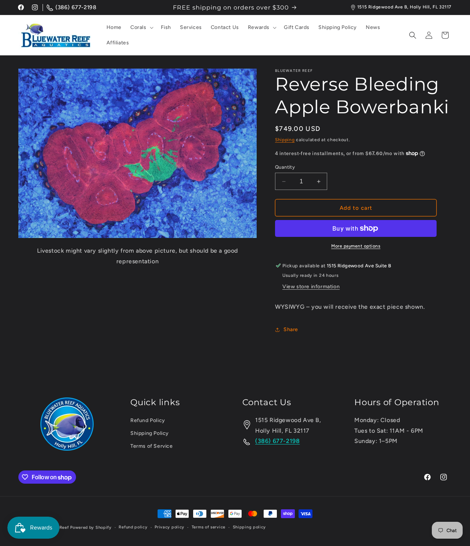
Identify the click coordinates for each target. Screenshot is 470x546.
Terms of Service (151, 446)
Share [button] (290, 329)
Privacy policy (169, 527)
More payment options (355, 246)
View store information (311, 286)
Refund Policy (147, 420)
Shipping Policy (149, 433)
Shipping (285, 139)
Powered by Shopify (91, 527)
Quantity (285, 167)
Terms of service (208, 527)
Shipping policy (249, 527)
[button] (141, 27)
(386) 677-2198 (75, 7)
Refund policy (133, 527)
